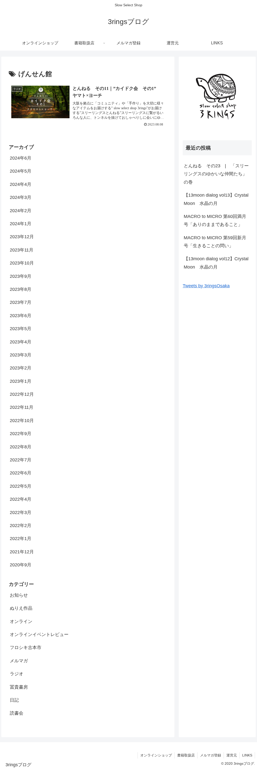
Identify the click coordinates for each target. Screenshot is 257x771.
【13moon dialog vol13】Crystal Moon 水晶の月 (216, 199)
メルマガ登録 (210, 755)
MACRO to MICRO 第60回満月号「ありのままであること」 (215, 220)
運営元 (231, 755)
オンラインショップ (156, 755)
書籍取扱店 (186, 755)
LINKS (247, 755)
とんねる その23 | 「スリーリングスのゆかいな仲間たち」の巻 (216, 174)
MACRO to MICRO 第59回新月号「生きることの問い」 (215, 241)
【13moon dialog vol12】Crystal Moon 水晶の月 (216, 262)
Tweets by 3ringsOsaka (206, 285)
